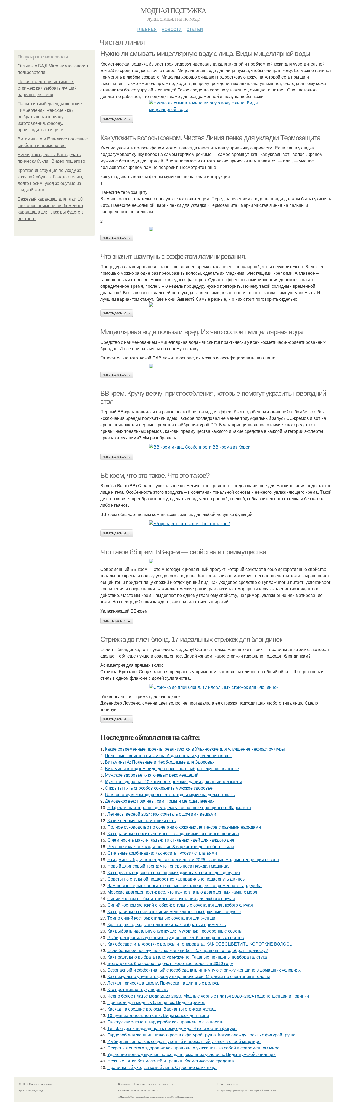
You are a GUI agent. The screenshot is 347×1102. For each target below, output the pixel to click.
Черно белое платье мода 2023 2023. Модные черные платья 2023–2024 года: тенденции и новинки (208, 996)
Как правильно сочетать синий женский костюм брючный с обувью (174, 911)
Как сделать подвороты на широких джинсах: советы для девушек (173, 872)
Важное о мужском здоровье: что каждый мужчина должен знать (170, 794)
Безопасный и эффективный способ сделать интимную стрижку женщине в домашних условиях (204, 970)
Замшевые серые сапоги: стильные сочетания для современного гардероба (184, 885)
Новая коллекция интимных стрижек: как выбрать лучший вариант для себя (47, 88)
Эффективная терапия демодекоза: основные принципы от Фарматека (179, 807)
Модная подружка (173, 10)
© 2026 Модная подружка (35, 1084)
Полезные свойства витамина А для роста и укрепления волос (168, 755)
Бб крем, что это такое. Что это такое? (154, 475)
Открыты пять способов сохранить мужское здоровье (159, 788)
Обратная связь (227, 1084)
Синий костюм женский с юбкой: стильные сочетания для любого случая (180, 905)
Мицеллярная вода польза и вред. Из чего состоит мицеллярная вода (201, 332)
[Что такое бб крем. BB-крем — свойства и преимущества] (216, 561)
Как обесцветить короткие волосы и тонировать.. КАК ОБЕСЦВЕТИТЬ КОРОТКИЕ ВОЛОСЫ (200, 944)
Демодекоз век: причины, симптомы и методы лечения (160, 801)
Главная (147, 28)
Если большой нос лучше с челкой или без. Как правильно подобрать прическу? (187, 950)
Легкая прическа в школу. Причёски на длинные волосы (163, 983)
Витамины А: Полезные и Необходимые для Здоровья (160, 762)
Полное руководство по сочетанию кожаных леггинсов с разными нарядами (184, 827)
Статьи (195, 28)
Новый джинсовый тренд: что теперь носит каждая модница (168, 866)
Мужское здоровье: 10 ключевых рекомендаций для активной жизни (173, 781)
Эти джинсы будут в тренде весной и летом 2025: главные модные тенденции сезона (193, 859)
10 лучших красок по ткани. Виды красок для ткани (158, 1015)
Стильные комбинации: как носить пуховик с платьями (162, 853)
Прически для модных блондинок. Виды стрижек (156, 1002)
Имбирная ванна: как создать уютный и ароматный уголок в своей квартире (184, 1041)
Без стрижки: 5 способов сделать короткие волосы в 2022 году (170, 963)
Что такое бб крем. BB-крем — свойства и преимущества (183, 552)
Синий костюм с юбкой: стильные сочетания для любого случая (171, 898)
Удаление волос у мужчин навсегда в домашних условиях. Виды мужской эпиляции (191, 1054)
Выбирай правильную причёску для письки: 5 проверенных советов (175, 937)
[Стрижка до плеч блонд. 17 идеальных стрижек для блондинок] (216, 687)
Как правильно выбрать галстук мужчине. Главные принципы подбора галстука (187, 957)
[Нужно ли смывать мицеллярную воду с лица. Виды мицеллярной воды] (216, 106)
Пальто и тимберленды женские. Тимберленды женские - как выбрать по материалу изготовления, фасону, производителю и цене (50, 117)
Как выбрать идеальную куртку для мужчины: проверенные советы (174, 931)
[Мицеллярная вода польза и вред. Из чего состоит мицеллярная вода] (216, 366)
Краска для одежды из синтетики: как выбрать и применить (166, 924)
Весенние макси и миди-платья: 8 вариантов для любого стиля (170, 846)
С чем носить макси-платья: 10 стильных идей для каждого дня (170, 840)
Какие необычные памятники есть (141, 820)
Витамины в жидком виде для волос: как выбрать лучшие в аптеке (172, 768)
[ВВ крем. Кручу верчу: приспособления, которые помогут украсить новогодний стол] (216, 447)
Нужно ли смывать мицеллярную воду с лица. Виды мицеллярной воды (205, 54)
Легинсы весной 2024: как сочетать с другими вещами (161, 814)
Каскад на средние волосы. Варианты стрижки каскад (161, 1009)
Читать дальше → (116, 119)
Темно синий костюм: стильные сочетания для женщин (162, 918)
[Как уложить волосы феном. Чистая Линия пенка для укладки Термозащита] (216, 229)
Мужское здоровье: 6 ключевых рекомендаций (151, 775)
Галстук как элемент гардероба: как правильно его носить (165, 1022)
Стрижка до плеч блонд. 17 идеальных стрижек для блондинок (191, 639)
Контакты (124, 1084)
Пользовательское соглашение (153, 1084)
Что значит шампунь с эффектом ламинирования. (173, 256)
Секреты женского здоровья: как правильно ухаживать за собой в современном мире (193, 1048)
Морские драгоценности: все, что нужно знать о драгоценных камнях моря (182, 892)
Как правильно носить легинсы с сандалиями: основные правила (173, 833)
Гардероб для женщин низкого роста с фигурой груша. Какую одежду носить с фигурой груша (201, 1035)
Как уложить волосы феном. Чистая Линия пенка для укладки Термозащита (210, 138)
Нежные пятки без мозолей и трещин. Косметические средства (170, 1061)
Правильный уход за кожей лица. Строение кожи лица (162, 1067)
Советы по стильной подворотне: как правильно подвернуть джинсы (176, 879)
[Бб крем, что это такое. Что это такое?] (216, 523)
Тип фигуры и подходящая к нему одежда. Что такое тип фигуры (172, 1028)
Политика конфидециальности (138, 1090)
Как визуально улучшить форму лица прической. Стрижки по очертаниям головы (188, 976)
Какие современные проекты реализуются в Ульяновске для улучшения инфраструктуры (195, 749)
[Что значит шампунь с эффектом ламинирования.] (216, 304)
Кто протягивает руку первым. (137, 989)
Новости (172, 28)
